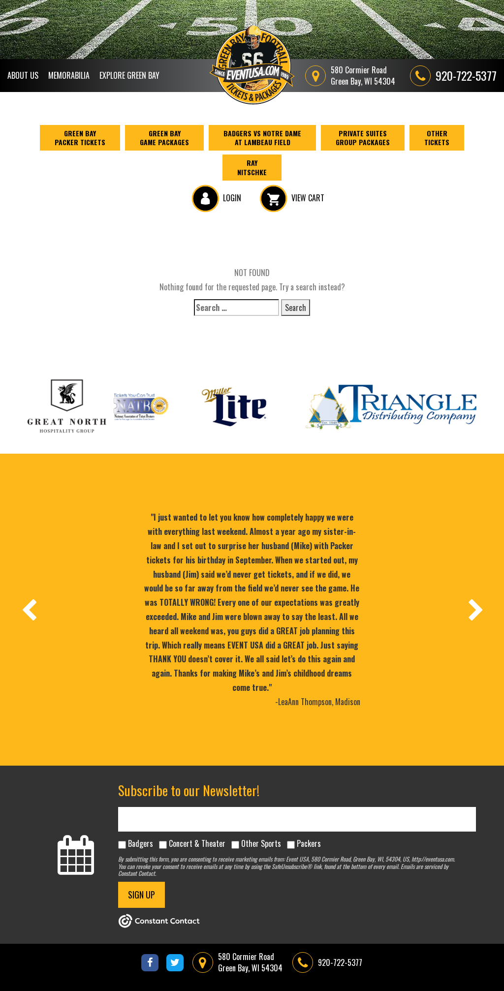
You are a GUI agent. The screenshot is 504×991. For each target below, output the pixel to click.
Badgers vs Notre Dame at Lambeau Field (262, 137)
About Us (22, 75)
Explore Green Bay (129, 75)
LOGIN (232, 198)
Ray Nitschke (252, 167)
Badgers (140, 843)
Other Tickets (436, 137)
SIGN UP (141, 894)
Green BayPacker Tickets (80, 137)
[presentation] (28, 610)
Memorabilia (69, 75)
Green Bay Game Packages (164, 137)
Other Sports (261, 843)
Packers (309, 843)
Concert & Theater (197, 843)
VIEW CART (307, 198)
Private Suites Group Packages (363, 137)
